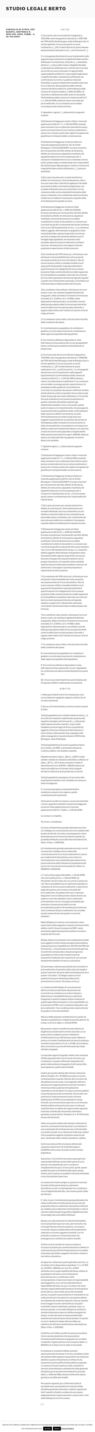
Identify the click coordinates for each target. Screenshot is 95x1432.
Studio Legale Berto (36, 8)
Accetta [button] (47, 1429)
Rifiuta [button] (56, 1429)
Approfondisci (67, 1428)
